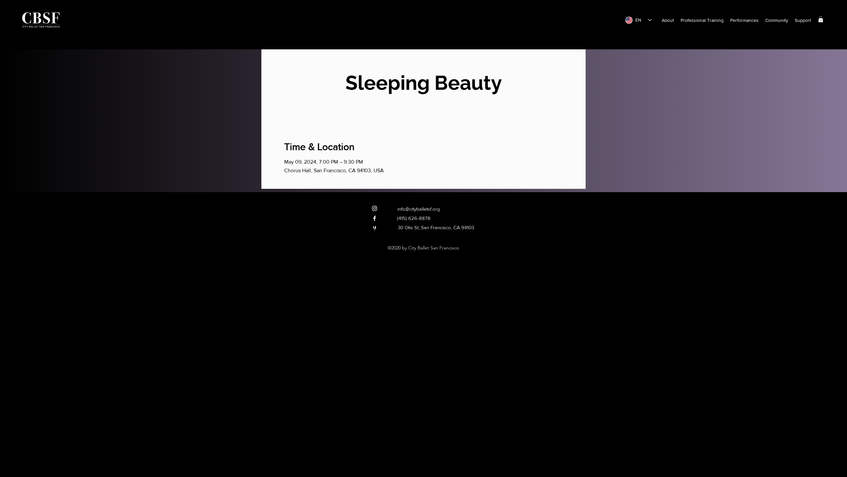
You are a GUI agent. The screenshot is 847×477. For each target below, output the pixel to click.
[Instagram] (374, 208)
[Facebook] (374, 218)
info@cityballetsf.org (418, 209)
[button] (667, 20)
